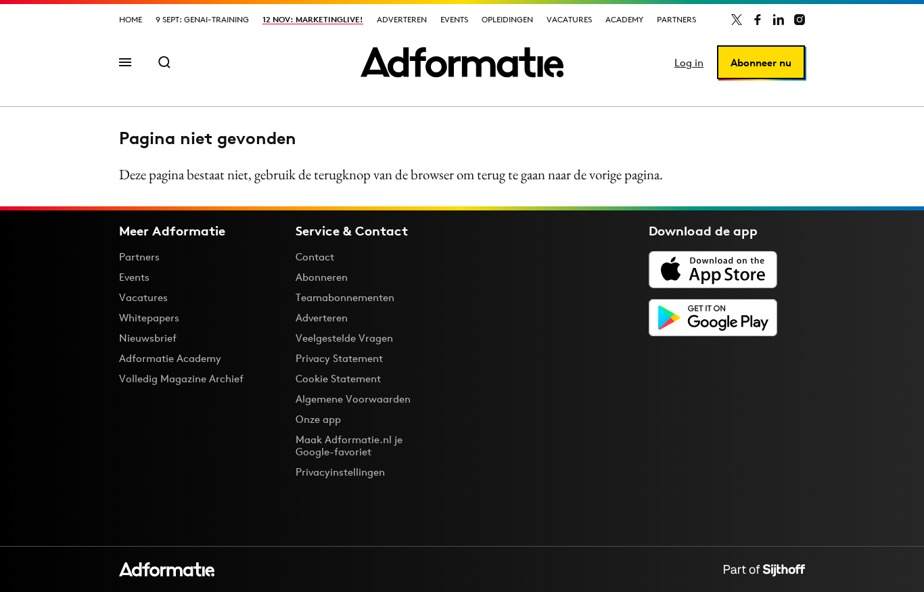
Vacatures (569, 19)
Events (454, 19)
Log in (688, 62)
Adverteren (402, 19)
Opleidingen (507, 19)
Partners (676, 19)
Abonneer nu (761, 62)
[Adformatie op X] (736, 19)
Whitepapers (149, 317)
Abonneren (322, 277)
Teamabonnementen (345, 297)
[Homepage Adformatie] (462, 62)
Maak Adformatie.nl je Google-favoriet (349, 445)
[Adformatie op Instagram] (799, 19)
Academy (624, 19)
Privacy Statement (339, 358)
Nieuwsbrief (148, 338)
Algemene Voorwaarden (353, 398)
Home (130, 19)
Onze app (318, 419)
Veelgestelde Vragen (344, 338)
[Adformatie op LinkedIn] (778, 19)
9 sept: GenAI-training (202, 19)
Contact (315, 256)
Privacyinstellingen (340, 472)
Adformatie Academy (170, 358)
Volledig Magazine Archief (181, 378)
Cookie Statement (338, 378)
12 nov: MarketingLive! (312, 19)
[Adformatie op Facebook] (757, 19)
